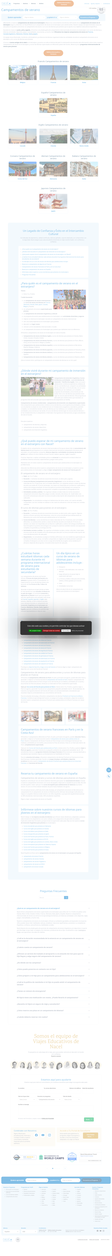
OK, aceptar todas (35, 631)
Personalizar (66, 631)
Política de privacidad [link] (77, 630)
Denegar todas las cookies (51, 631)
